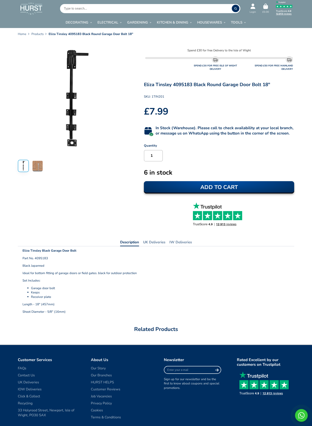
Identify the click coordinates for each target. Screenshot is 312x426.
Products (37, 34)
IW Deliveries (180, 242)
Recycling (25, 403)
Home (22, 34)
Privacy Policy (101, 403)
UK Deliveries (154, 242)
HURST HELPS (102, 382)
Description (129, 242)
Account (253, 8)
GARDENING (137, 22)
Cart (265, 8)
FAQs (22, 368)
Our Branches (101, 375)
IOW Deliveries (30, 389)
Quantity (150, 145)
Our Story (98, 368)
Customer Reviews (105, 389)
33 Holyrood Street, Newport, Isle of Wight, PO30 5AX (46, 413)
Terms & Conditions (106, 417)
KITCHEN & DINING (172, 22)
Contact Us (26, 375)
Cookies (97, 410)
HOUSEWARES (209, 22)
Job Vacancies (101, 396)
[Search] (235, 8)
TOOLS (236, 22)
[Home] (31, 8)
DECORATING (77, 22)
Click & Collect (29, 396)
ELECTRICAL (107, 22)
